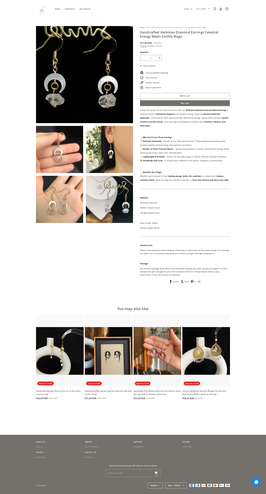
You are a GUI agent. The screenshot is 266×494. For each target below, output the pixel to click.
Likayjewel (43, 485)
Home (57, 9)
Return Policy (187, 447)
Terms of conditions (92, 447)
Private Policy (41, 457)
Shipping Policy (139, 447)
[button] (215, 9)
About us (39, 447)
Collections (70, 9)
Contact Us (89, 457)
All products (85, 9)
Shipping (143, 46)
